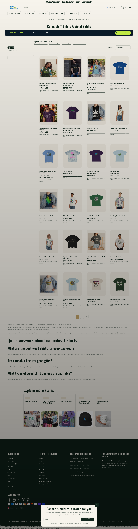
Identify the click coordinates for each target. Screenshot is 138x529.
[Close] (97, 505)
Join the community (87, 519)
